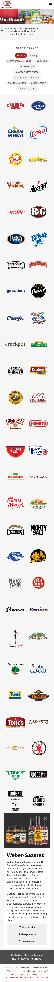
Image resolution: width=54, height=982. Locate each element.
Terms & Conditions (19, 974)
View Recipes (28, 941)
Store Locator (28, 927)
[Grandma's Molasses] (15, 434)
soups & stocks (38, 83)
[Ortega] (38, 169)
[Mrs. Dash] (15, 170)
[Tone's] (15, 732)
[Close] (45, 818)
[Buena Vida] (15, 302)
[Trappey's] (38, 732)
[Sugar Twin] (15, 706)
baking (33, 55)
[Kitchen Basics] (38, 461)
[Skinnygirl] (15, 653)
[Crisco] (38, 143)
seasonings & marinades (27, 77)
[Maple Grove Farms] (38, 514)
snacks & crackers (17, 83)
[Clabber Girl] (15, 116)
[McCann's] (15, 540)
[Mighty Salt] (38, 540)
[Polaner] (15, 620)
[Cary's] (15, 328)
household (41, 61)
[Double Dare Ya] (15, 381)
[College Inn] (38, 116)
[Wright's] (38, 812)
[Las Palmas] (15, 487)
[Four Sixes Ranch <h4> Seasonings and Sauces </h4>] (38, 408)
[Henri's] (38, 434)
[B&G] (38, 223)
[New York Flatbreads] (38, 567)
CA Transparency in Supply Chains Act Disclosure (26, 978)
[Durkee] (38, 381)
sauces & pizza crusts (27, 72)
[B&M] (15, 249)
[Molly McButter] (15, 567)
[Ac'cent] (38, 196)
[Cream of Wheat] (15, 143)
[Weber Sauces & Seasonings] (38, 785)
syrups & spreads (27, 88)
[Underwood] (38, 759)
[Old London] (38, 593)
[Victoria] (15, 196)
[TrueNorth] (15, 759)
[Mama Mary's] (15, 514)
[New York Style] (15, 593)
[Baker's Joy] (38, 249)
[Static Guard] (38, 679)
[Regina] (38, 620)
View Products (28, 934)
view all (21, 55)
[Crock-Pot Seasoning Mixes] (15, 355)
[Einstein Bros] (15, 408)
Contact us (16, 955)
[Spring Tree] (15, 679)
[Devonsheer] (38, 355)
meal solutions (27, 66)
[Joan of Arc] (15, 461)
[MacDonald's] (38, 487)
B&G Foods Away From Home (26, 959)
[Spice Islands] (38, 646)
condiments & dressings (19, 61)
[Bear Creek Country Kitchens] (15, 275)
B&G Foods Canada (34, 955)
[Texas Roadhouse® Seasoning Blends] (38, 706)
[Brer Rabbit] (38, 275)
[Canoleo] (38, 302)
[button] (50, 4)
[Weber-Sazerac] (15, 812)
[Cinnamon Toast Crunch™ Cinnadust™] (38, 328)
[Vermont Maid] (15, 785)
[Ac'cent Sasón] (15, 223)
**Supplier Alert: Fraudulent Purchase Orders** (27, 971)
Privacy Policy (37, 974)
